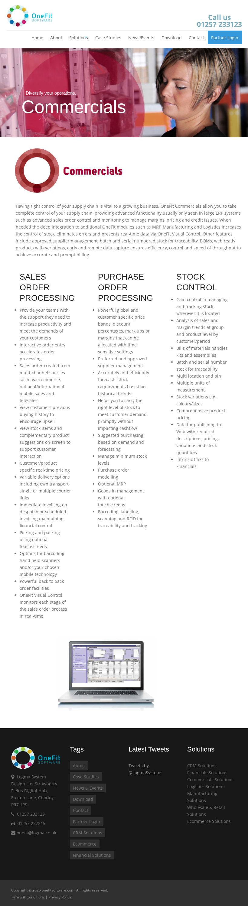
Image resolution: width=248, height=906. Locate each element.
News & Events (88, 788)
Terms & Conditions (27, 897)
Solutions (78, 38)
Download (172, 38)
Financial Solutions (92, 855)
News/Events (141, 38)
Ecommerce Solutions (209, 821)
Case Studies (108, 38)
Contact (196, 38)
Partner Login (224, 38)
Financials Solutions (207, 772)
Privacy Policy (59, 897)
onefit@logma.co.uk (35, 833)
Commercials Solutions (210, 779)
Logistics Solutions (205, 786)
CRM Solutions (87, 833)
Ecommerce (84, 844)
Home (37, 38)
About (56, 38)
